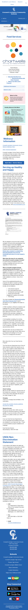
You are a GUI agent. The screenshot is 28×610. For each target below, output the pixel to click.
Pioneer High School (13, 562)
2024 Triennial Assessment (9, 149)
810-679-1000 (13, 547)
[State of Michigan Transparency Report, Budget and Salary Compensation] (16, 28)
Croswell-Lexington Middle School (13, 565)
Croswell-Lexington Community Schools (13, 557)
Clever (12, 4)
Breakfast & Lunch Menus (9, 1)
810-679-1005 (13, 549)
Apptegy (17, 608)
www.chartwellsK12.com (19, 204)
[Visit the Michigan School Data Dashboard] (23, 28)
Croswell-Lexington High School (13, 559)
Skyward (20, 1)
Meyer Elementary (13, 567)
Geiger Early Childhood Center (13, 572)
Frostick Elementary (13, 570)
